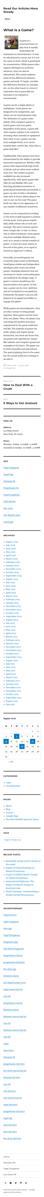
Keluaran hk (9, 481)
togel (8, 782)
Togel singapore (11, 467)
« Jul (11, 761)
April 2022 (11, 674)
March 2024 (11, 596)
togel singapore (11, 921)
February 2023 (13, 640)
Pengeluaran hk (11, 488)
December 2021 (13, 687)
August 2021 (12, 701)
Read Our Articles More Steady (15, 1190)
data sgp (7, 928)
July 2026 (10, 545)
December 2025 (13, 569)
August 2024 (12, 579)
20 (22, 746)
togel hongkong (12, 840)
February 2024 (13, 599)
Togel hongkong (11, 495)
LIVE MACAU (9, 501)
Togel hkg (8, 474)
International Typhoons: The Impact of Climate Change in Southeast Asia (20, 884)
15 (33, 741)
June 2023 (11, 626)
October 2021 (12, 694)
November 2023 (13, 609)
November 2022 (13, 650)
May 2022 (10, 670)
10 (6, 741)
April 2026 (11, 555)
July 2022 (10, 664)
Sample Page (12, 816)
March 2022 (11, 677)
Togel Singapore (11, 1168)
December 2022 (13, 647)
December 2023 (13, 606)
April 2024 (11, 592)
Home (6, 1157)
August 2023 (12, 620)
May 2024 (10, 589)
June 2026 (11, 548)
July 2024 (10, 582)
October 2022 (12, 653)
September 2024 (14, 575)
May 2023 (10, 630)
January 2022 (12, 684)
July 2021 (10, 704)
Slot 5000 (8, 508)
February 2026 (13, 562)
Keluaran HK (9, 1163)
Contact (9, 812)
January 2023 (12, 643)
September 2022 (14, 657)
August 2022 (12, 660)
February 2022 (13, 681)
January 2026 (12, 565)
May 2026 (11, 552)
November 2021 (13, 691)
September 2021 (14, 697)
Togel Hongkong (11, 935)
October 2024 (12, 572)
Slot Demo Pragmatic (13, 949)
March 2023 (11, 636)
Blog (8, 809)
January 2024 (12, 603)
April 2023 (11, 633)
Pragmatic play (10, 942)
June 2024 (11, 586)
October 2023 (12, 613)
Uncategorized (9, 368)
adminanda (11, 365)
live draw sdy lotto (12, 1138)
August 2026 (12, 542)
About (9, 806)
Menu (7, 19)
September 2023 (14, 616)
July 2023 (10, 623)
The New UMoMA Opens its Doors (22, 819)
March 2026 (12, 559)
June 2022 (11, 667)
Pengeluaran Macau (12, 955)
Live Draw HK (9, 1174)
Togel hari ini (9, 915)
